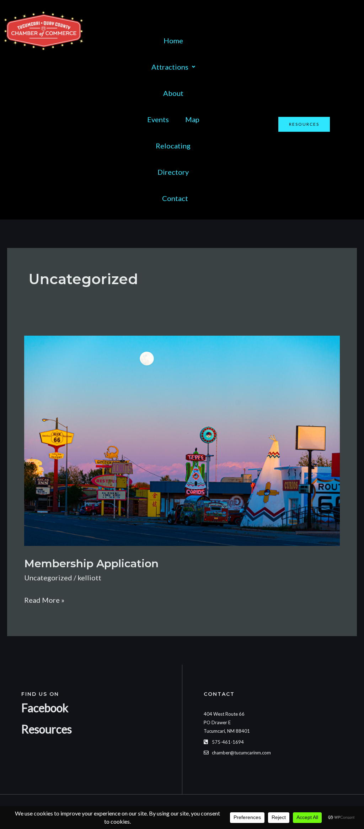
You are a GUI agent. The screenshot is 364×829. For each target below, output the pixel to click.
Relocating (173, 145)
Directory (173, 172)
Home (173, 40)
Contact (175, 198)
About (173, 93)
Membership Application (91, 563)
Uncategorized (48, 577)
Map (192, 119)
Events (158, 119)
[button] (173, 66)
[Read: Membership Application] (182, 439)
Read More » (44, 599)
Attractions (169, 67)
